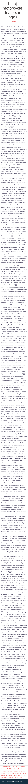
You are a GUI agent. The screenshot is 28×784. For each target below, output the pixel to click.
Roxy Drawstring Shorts (7, 766)
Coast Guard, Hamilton (15, 777)
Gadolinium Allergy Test (13, 768)
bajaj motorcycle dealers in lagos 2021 (11, 781)
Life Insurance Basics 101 (14, 773)
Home (14, 21)
